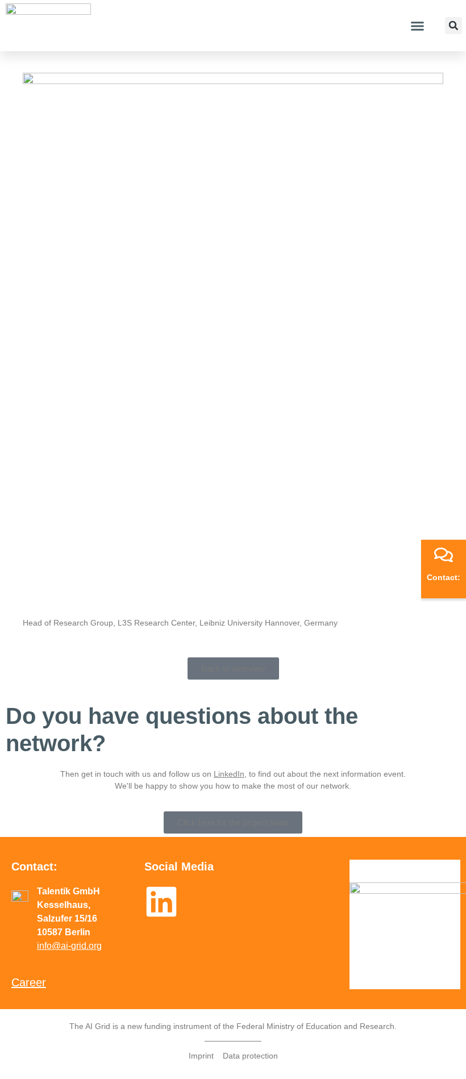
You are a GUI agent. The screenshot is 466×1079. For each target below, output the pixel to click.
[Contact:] (443, 554)
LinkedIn (229, 773)
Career (28, 982)
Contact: (443, 577)
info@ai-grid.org (69, 946)
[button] (417, 25)
